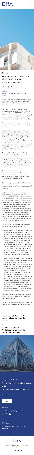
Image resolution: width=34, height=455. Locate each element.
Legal (19, 447)
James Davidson (17, 82)
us (28, 304)
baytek (20, 450)
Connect (5, 428)
